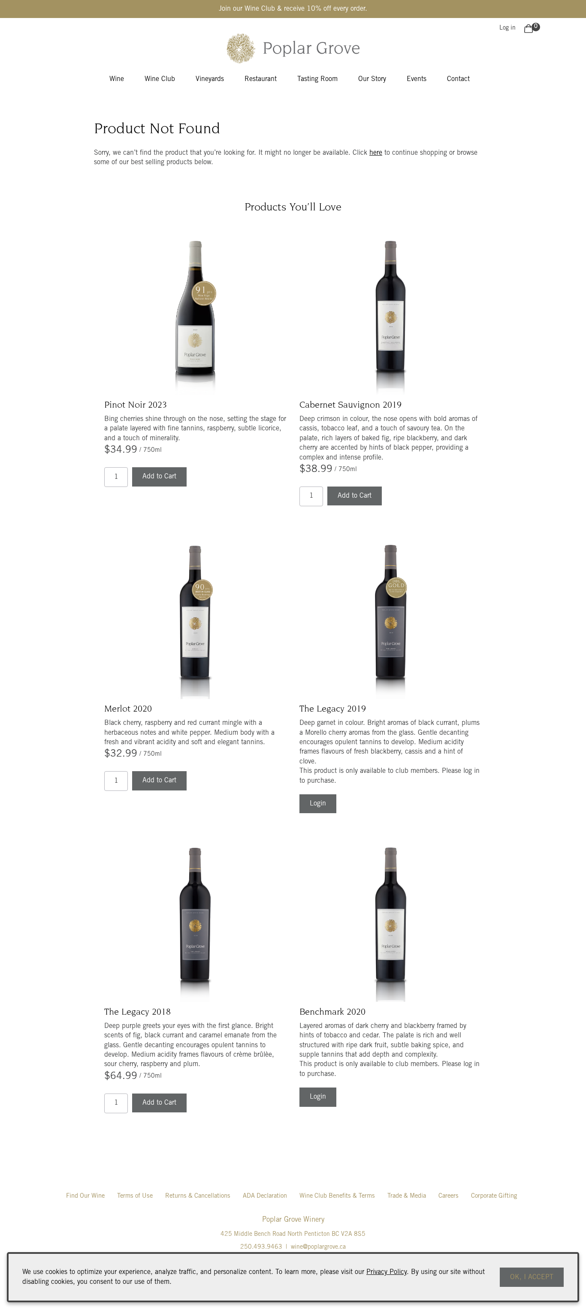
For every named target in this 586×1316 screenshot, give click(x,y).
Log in (507, 28)
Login (318, 803)
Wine (116, 79)
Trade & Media (406, 1196)
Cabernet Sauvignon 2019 (350, 405)
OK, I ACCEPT (531, 1277)
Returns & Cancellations (197, 1196)
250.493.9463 (261, 1247)
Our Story (372, 79)
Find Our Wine (85, 1196)
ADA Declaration (265, 1196)
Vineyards (210, 79)
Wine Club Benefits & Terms (337, 1196)
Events (416, 79)
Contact (458, 79)
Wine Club (160, 79)
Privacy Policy (386, 1272)
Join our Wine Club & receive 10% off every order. (293, 9)
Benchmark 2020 (332, 1012)
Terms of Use (135, 1196)
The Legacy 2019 (332, 709)
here (375, 153)
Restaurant (261, 79)
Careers (448, 1196)
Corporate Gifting (494, 1196)
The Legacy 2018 (137, 1012)
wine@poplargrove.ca (318, 1247)
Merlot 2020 (128, 709)
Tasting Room (317, 79)
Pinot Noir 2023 (135, 405)
